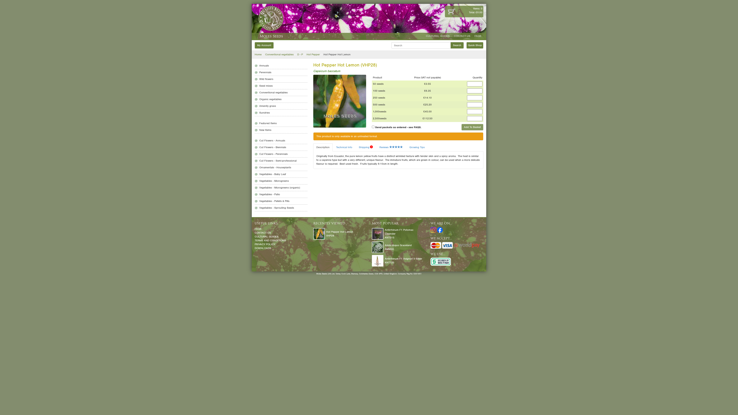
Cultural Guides (438, 36)
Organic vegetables (270, 99)
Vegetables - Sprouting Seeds (276, 207)
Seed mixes (266, 85)
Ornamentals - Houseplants (275, 167)
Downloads (263, 248)
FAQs (478, 36)
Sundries (264, 112)
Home (258, 54)
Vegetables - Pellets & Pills (274, 201)
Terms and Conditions (270, 240)
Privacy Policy (265, 244)
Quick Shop (475, 45)
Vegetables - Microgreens (274, 181)
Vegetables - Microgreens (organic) (279, 187)
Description (323, 147)
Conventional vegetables (279, 54)
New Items (265, 130)
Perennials (265, 72)
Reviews (384, 147)
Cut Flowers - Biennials (272, 147)
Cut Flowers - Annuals (272, 140)
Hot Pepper (313, 54)
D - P (300, 54)
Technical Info (344, 147)
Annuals (264, 65)
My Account (264, 45)
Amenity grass (267, 106)
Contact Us (462, 36)
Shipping (365, 147)
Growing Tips (417, 147)
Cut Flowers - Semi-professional (278, 160)
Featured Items (268, 123)
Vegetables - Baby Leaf (272, 174)
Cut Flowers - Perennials (273, 154)
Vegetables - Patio (269, 194)
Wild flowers (266, 79)
